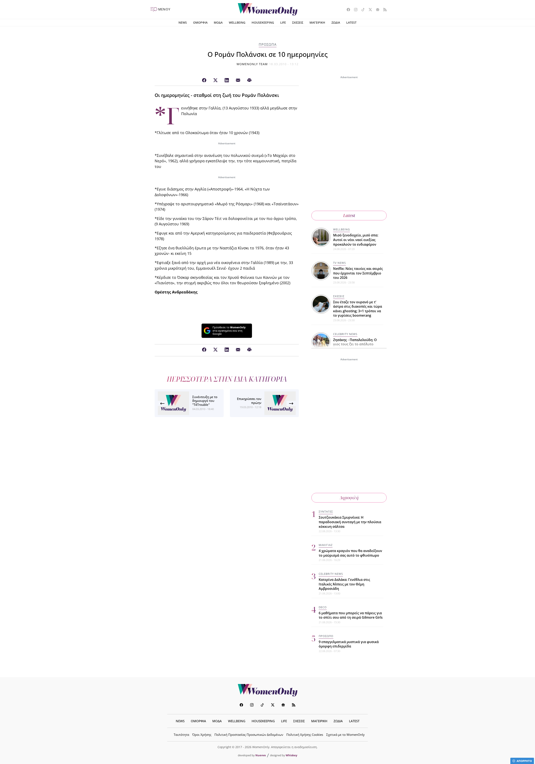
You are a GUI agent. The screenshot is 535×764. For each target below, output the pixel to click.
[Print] (249, 80)
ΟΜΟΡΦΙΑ (200, 22)
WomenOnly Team (252, 64)
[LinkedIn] (227, 80)
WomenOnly (267, 690)
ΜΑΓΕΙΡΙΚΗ (317, 22)
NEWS (182, 22)
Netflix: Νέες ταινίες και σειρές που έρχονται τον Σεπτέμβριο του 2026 (358, 273)
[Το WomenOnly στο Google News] (376, 10)
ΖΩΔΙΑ (335, 22)
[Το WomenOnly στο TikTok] (361, 10)
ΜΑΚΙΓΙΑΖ (325, 545)
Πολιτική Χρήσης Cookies (304, 734)
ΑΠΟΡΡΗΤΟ (524, 761)
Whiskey (291, 755)
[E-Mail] (238, 80)
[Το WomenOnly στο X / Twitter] (369, 10)
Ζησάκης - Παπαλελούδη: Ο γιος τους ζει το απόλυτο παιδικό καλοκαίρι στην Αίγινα (358, 344)
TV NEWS (339, 263)
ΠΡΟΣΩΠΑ (267, 44)
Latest (349, 215)
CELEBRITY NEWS (345, 334)
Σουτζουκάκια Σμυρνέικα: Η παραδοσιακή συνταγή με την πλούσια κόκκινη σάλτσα (350, 522)
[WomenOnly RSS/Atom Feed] (383, 10)
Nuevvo (260, 755)
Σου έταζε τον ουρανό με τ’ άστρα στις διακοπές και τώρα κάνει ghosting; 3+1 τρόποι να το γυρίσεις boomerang (357, 309)
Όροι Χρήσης (201, 734)
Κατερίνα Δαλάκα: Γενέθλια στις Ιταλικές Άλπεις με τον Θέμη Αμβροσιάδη (344, 584)
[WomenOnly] (267, 9)
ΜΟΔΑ (218, 22)
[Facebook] (204, 80)
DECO (323, 607)
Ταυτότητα (181, 734)
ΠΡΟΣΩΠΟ (326, 636)
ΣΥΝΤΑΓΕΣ (326, 511)
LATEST (351, 22)
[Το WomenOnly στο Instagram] (354, 10)
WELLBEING (237, 22)
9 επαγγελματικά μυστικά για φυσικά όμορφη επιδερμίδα (349, 644)
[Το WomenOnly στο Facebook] (347, 10)
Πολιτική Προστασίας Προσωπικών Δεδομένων (248, 734)
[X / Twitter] (215, 80)
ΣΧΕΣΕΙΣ (297, 22)
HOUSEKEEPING (263, 22)
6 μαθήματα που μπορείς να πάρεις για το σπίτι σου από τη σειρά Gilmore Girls (351, 615)
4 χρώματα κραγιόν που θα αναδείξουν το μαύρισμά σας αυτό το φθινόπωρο (350, 553)
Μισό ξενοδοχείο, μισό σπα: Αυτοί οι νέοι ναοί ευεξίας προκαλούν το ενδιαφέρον (355, 239)
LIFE (283, 22)
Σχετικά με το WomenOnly (345, 734)
